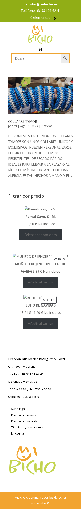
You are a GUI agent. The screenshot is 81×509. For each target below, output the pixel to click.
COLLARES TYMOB (22, 121)
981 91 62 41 (51, 10)
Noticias (46, 126)
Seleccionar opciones (40, 234)
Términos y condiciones (27, 427)
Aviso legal (18, 409)
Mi (15, 126)
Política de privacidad (25, 421)
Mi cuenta (17, 433)
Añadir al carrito (40, 282)
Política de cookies (23, 415)
